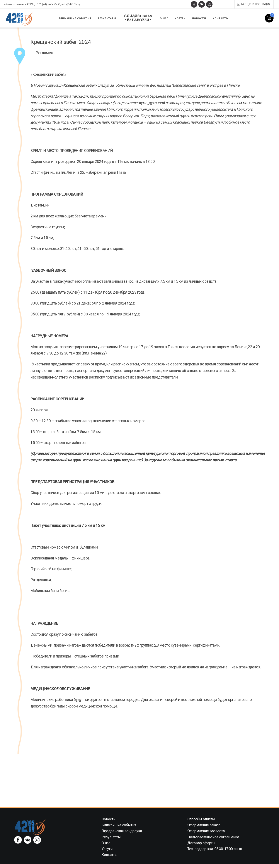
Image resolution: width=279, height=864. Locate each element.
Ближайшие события (74, 18)
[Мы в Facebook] (194, 4)
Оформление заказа (203, 825)
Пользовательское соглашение (213, 837)
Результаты (107, 18)
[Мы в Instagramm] (209, 4)
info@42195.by (70, 4)
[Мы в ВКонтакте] (201, 4)
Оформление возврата (206, 831)
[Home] (30, 826)
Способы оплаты (201, 819)
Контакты (221, 18)
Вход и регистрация (255, 4)
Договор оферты (201, 843)
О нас (164, 18)
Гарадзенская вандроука (138, 18)
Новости (199, 18)
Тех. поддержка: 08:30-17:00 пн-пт (214, 849)
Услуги (180, 18)
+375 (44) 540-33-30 (47, 4)
